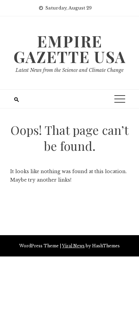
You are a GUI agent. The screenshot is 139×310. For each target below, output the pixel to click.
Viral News (73, 245)
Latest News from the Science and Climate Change (69, 70)
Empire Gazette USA (69, 48)
